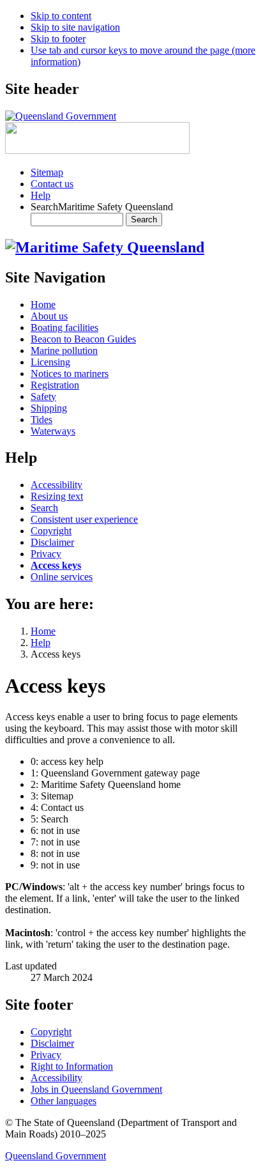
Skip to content (61, 15)
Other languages (63, 1100)
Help (40, 195)
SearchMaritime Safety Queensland (102, 206)
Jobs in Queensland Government (96, 1089)
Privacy (46, 1054)
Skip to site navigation (75, 27)
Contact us (52, 183)
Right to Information (72, 1066)
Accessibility (56, 1077)
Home (43, 631)
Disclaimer (52, 1043)
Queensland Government (55, 1155)
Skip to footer (58, 38)
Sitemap (47, 172)
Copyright (51, 1031)
